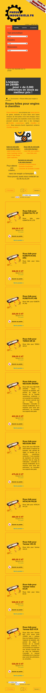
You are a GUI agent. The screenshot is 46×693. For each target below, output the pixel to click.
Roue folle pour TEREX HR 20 (29, 340)
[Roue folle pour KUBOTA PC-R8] (13, 302)
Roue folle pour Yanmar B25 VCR (30, 628)
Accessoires (15, 99)
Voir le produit (18, 240)
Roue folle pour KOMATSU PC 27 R (30, 213)
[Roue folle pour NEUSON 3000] (13, 447)
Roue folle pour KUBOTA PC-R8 (30, 297)
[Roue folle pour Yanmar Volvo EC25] (13, 591)
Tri (20, 195)
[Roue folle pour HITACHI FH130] (13, 505)
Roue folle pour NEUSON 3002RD (30, 383)
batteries (24, 27)
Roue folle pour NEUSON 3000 (29, 442)
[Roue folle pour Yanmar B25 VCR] (13, 633)
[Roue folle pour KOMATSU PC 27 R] (13, 217)
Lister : (13, 197)
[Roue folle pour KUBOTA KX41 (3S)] (13, 260)
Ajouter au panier (17, 236)
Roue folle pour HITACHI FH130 (30, 500)
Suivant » (37, 190)
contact (27, 24)
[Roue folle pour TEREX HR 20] (13, 345)
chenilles (16, 27)
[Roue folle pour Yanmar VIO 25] (13, 548)
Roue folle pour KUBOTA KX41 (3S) (29, 256)
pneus (8, 27)
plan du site (34, 24)
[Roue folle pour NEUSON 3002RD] (13, 388)
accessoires (33, 27)
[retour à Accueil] (6, 99)
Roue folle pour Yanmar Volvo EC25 (29, 587)
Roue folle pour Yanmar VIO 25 (29, 543)
